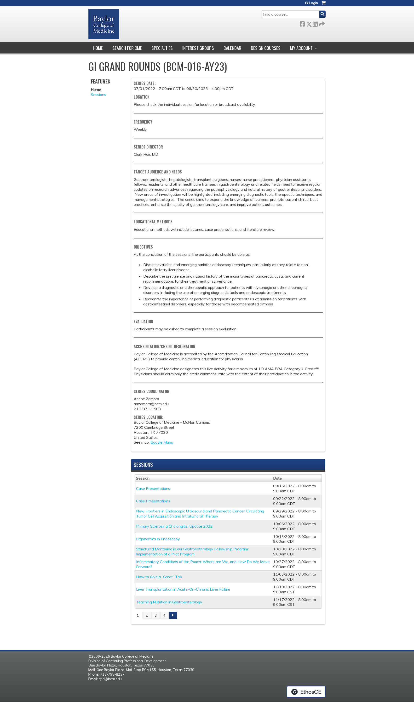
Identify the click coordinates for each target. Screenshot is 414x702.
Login (313, 3)
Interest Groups (198, 47)
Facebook (302, 23)
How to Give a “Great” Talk (159, 576)
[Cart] (324, 4)
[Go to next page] (173, 615)
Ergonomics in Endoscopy (158, 538)
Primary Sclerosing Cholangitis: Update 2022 (174, 526)
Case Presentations (153, 488)
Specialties (162, 47)
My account (301, 47)
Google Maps (161, 442)
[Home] (103, 24)
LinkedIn (315, 23)
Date (277, 478)
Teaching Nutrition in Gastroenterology (169, 602)
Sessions (98, 94)
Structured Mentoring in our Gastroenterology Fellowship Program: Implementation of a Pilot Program (192, 551)
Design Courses (266, 47)
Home (98, 47)
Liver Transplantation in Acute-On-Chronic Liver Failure (183, 589)
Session (143, 478)
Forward (321, 23)
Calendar (232, 47)
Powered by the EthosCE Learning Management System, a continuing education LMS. (306, 691)
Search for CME (127, 47)
